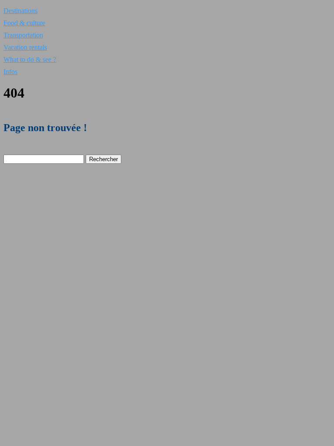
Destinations (20, 10)
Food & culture (24, 23)
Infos (10, 71)
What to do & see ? (29, 59)
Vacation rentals (25, 47)
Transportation (23, 35)
